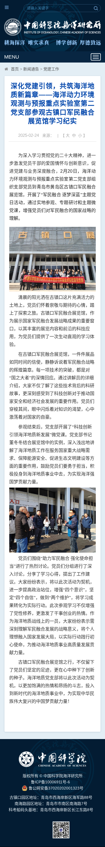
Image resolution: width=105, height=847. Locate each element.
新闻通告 (31, 69)
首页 (15, 69)
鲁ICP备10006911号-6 (50, 782)
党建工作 (51, 69)
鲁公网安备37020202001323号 (55, 788)
